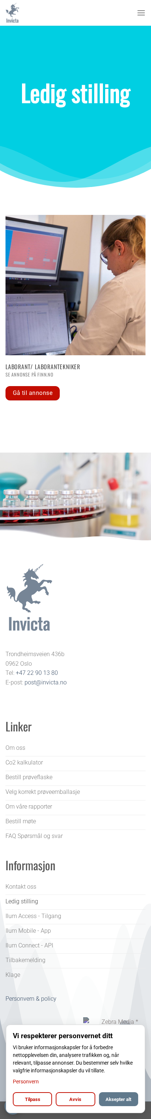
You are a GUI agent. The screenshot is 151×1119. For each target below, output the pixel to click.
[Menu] (141, 13)
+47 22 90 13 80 (37, 672)
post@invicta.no (46, 682)
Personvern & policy (30, 998)
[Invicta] (42, 13)
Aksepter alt (118, 1099)
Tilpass (32, 1099)
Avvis (75, 1099)
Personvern (26, 1081)
